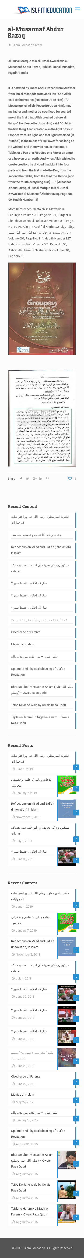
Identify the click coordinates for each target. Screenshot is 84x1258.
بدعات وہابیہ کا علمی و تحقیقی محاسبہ (36, 535)
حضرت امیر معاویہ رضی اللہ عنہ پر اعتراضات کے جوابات (40, 519)
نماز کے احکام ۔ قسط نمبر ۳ (29, 595)
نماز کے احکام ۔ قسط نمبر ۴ (29, 583)
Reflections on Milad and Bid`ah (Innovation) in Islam (41, 550)
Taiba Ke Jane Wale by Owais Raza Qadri (38, 705)
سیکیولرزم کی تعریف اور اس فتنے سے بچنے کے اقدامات (40, 568)
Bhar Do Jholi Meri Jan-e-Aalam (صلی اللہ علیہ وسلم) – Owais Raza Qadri (42, 689)
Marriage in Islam (22, 644)
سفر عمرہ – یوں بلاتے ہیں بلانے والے (34, 656)
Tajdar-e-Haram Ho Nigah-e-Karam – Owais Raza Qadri (40, 720)
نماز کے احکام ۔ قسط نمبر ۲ (29, 607)
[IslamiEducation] (42, 9)
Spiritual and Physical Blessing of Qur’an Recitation (38, 671)
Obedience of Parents (25, 632)
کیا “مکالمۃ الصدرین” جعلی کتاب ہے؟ (39, 620)
